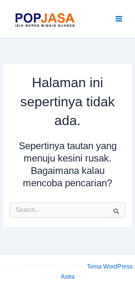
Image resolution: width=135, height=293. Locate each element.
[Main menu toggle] (119, 19)
